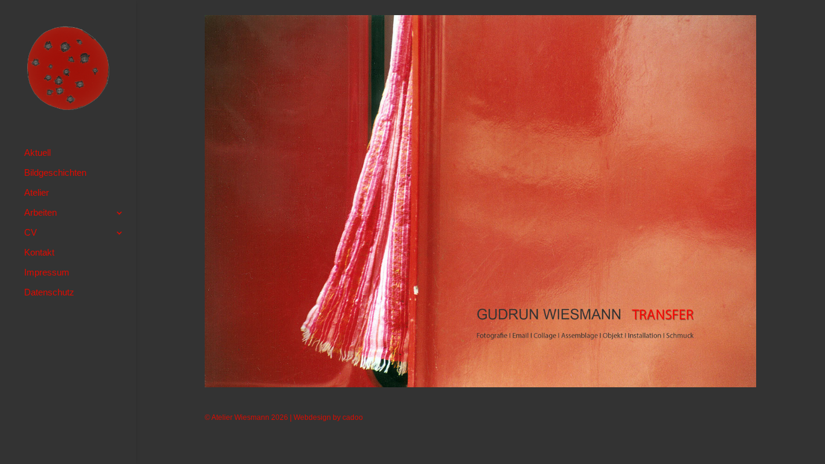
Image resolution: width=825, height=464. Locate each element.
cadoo (352, 417)
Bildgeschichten (55, 173)
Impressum (46, 272)
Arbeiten (40, 213)
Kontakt (39, 252)
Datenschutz (49, 292)
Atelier (36, 193)
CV (30, 232)
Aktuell (37, 153)
